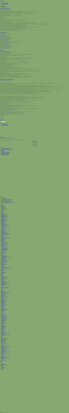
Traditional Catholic (2, 384)
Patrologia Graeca (2, 353)
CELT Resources (2, 256)
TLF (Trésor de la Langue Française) (4, 383)
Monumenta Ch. (2, 338)
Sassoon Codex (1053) (3, 365)
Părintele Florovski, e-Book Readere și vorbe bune (7, 79)
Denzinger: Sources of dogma (3, 282)
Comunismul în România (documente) (4, 276)
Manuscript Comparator (3, 321)
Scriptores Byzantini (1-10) (3, 367)
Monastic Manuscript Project (3, 397)
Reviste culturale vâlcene (3, 362)
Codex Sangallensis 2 (3, 268)
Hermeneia (2, 303)
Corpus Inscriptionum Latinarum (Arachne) (4, 278)
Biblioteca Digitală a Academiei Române (4, 246)
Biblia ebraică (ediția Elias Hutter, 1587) (4, 243)
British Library (2, 251)
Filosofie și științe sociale (3, 299)
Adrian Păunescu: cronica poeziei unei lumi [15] (5, 183)
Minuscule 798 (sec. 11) (3, 335)
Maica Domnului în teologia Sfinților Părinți (8, 45)
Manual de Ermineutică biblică (5, 35)
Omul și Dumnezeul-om (6, 48)
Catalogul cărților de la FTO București (4, 255)
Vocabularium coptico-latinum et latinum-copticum (5, 386)
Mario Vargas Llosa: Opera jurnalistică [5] (4, 184)
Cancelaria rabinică (2, 253)
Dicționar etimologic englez (3, 287)
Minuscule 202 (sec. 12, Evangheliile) (4, 326)
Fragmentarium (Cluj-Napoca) (3, 300)
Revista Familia (2, 360)
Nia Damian (2, 343)
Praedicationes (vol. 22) (5, 228)
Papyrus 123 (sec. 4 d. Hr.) (3, 350)
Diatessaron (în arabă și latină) (3, 285)
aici (6, 102)
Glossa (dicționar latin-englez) (3, 302)
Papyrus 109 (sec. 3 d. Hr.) (3, 349)
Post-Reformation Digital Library (4, 356)
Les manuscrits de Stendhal (3, 314)
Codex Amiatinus (2, 259)
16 (0, 119)
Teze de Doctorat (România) (3, 376)
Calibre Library (2, 252)
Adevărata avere (2, 50)
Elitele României (2, 295)
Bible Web (2, 393)
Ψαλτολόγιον (2, 389)
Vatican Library (2, 399)
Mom (1, 337)
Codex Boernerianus (3, 261)
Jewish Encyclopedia (3, 310)
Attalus (1, 240)
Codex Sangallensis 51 (3, 269)
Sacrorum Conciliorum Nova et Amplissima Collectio (5, 364)
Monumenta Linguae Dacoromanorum (4, 339)
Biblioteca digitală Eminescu (3, 247)
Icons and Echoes (2, 304)
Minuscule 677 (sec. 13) (3, 333)
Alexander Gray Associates (3, 236)
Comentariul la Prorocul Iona (5, 46)
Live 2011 (2, 31)
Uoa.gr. (1, 385)
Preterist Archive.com (3, 357)
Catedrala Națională (2, 394)
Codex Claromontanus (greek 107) (4, 262)
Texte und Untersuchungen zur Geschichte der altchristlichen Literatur (7, 375)
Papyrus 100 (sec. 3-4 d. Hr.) (3, 348)
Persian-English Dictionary (3, 355)
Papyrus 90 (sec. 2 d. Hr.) (3, 352)
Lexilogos (2, 315)
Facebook (2, 395)
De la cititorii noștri (2, 115)
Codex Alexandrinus (3, 258)
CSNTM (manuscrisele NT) (3, 280)
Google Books (10, 106)
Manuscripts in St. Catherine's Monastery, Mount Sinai (5, 322)
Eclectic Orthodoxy (2, 294)
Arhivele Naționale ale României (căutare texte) (5, 239)
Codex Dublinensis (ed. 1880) (3, 263)
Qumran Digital (2, 359)
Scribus (1, 366)
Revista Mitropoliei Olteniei (3, 361)
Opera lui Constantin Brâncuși (3, 346)
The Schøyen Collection (3, 381)
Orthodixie (2, 347)
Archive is (2, 238)
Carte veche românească (3, 254)
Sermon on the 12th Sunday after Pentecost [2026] (5, 182)
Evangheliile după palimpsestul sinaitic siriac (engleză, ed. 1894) (6, 298)
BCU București (2, 241)
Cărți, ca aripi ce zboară (3, 32)
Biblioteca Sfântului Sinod (3, 250)
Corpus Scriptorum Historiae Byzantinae (4, 279)
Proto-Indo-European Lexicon (3, 358)
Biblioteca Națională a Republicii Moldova (4, 249)
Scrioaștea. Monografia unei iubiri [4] (10, 232)
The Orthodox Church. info (3, 379)
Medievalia (2, 324)
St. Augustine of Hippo (3, 370)
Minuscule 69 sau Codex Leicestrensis (4, 334)
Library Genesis (2, 316)
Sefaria (1, 368)
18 (1, 119)
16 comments (9, 9)
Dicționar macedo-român (3, 288)
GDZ (1, 301)
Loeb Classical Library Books (3, 318)
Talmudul (2, 374)
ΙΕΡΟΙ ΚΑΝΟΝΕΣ (2, 387)
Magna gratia (2, 320)
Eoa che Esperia (2, 296)
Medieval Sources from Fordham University (5, 323)
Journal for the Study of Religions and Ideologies (5, 311)
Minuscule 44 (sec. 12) (3, 329)
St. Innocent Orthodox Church (3, 371)
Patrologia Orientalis (3, 354)
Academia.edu (2, 234)
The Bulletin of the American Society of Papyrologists (5, 377)
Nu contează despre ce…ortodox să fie (5, 8)
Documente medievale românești (4, 292)
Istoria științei (2, 309)
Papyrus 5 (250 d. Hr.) (3, 351)
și (7, 47)
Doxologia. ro (2, 293)
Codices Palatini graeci (3, 275)
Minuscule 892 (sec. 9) (3, 336)
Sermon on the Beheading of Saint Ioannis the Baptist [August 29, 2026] (7, 179)
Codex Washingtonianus (3, 274)
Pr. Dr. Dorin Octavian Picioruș (5, 9)
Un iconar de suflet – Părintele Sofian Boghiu (4, 38)
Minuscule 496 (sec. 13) (3, 331)
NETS (1, 342)
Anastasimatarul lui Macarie (2, 36)
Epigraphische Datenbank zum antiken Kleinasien (5, 297)
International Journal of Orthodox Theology (5, 307)
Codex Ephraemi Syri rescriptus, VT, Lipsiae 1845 (5, 264)
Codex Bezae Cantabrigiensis (3, 260)
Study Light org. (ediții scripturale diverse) (4, 373)
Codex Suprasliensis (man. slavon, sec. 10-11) (5, 271)
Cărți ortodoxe (2, 49)
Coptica (1, 277)
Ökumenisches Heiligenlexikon (3, 345)
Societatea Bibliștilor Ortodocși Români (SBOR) (5, 369)
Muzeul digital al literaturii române (4, 340)
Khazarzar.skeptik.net (3, 312)
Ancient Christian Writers (3, 237)
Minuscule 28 (2, 327)
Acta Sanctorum (2, 235)
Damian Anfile (2, 281)
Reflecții (2, 78)
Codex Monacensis (2, 266)
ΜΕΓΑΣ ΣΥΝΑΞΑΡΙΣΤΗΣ (3, 388)
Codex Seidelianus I (3, 270)
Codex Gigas (2, 265)
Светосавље (2, 390)
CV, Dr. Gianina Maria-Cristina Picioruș (4, 3)
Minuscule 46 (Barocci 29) (3, 330)
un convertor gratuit (3, 104)
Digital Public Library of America (4, 291)
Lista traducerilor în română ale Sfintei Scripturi (5, 317)
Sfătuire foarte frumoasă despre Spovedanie (8, 37)
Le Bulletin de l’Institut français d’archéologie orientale (5, 313)
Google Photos (2, 396)
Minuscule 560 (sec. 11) (3, 332)
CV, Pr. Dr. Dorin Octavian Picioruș (8, 229)
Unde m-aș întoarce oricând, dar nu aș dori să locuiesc (5, 178)
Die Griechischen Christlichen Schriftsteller (4, 290)
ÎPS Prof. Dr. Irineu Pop (3, 308)
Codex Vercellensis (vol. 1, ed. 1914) (4, 273)
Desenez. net (2, 283)
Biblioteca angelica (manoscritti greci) (4, 245)
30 (0, 120)
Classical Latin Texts (3, 257)
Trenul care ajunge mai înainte (3, 181)
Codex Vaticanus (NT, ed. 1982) (4, 272)
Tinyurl (1, 398)
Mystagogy (2, 341)
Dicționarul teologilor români (3, 289)
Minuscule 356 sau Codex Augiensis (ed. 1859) (5, 328)
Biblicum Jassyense (2, 244)
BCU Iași (2, 242)
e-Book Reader (5, 105)
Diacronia (2, 284)
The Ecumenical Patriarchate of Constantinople (5, 378)
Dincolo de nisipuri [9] (3, 180)
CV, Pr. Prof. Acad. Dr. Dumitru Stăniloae (4, 4)
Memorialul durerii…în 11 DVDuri (8, 230)
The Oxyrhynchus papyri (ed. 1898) (4, 380)
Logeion (2, 319)
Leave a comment (9, 33)
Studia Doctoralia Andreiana (3, 372)
